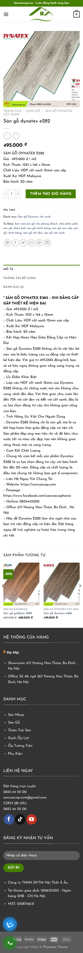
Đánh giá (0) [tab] (13, 287)
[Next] (80, 594)
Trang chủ (12, 111)
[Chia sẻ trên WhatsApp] (7, 242)
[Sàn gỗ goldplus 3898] (21, 584)
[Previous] (3, 594)
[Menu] (6, 14)
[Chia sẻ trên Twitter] (23, 242)
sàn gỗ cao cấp (62, 228)
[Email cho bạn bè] (31, 242)
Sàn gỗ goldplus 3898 (17, 613)
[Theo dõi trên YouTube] (31, 819)
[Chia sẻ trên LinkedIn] (47, 242)
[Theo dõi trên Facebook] (9, 819)
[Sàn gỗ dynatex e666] (62, 584)
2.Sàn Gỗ (33, 111)
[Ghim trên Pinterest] (39, 242)
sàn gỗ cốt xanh (54, 232)
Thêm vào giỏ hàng (50, 194)
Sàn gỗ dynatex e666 (58, 613)
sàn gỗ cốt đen (32, 232)
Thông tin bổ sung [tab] (19, 278)
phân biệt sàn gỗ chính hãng (32, 228)
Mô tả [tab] (8, 269)
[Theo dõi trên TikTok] (20, 819)
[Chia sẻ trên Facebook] (15, 242)
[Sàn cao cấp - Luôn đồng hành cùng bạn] (41, 14)
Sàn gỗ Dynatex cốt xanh (34, 216)
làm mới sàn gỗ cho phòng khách (36, 223)
